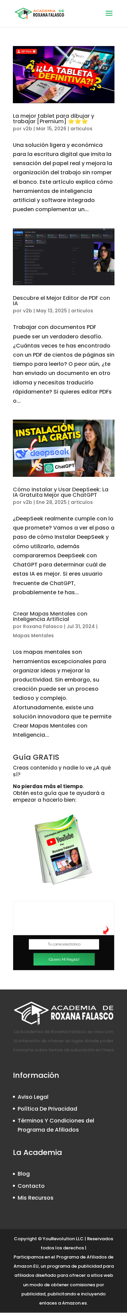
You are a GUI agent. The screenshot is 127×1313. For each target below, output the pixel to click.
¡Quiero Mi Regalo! (64, 959)
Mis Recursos (36, 1198)
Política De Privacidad (47, 1109)
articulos (81, 128)
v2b (27, 128)
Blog (24, 1174)
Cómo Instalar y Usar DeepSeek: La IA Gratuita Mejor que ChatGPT (60, 492)
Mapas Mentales (33, 635)
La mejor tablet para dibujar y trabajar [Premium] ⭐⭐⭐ (53, 118)
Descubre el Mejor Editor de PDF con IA (61, 300)
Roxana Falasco (43, 626)
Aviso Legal (33, 1097)
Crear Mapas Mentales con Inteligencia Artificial (50, 616)
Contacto (31, 1186)
